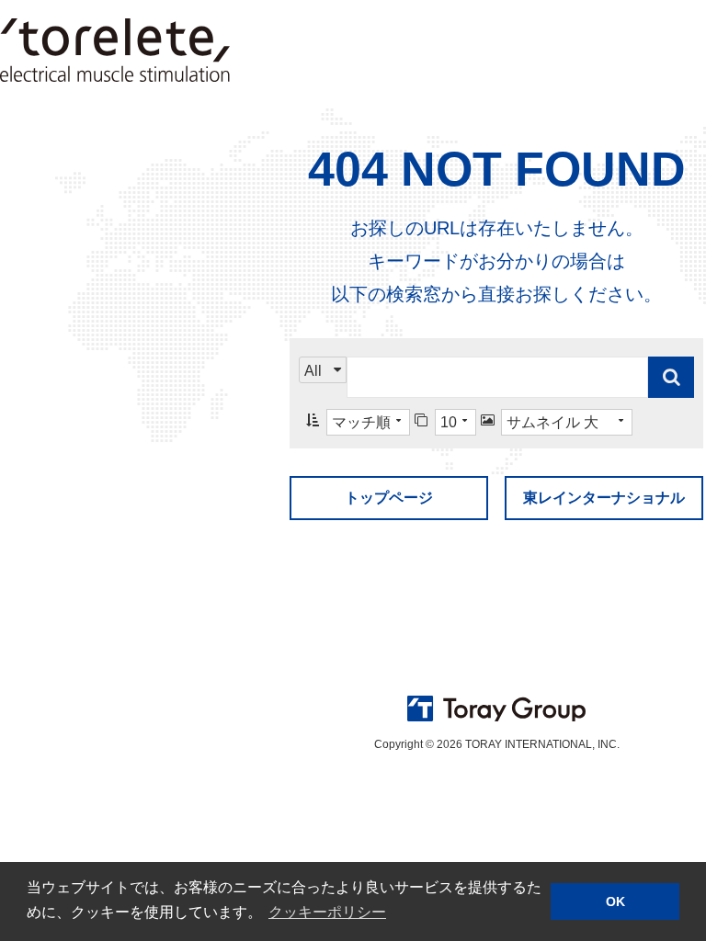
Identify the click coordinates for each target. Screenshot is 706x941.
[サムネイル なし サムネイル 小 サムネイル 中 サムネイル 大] (556, 422)
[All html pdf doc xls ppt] (323, 377)
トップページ (389, 497)
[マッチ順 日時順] (358, 422)
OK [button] (615, 901)
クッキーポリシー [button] (327, 912)
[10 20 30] (445, 422)
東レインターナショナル (604, 497)
